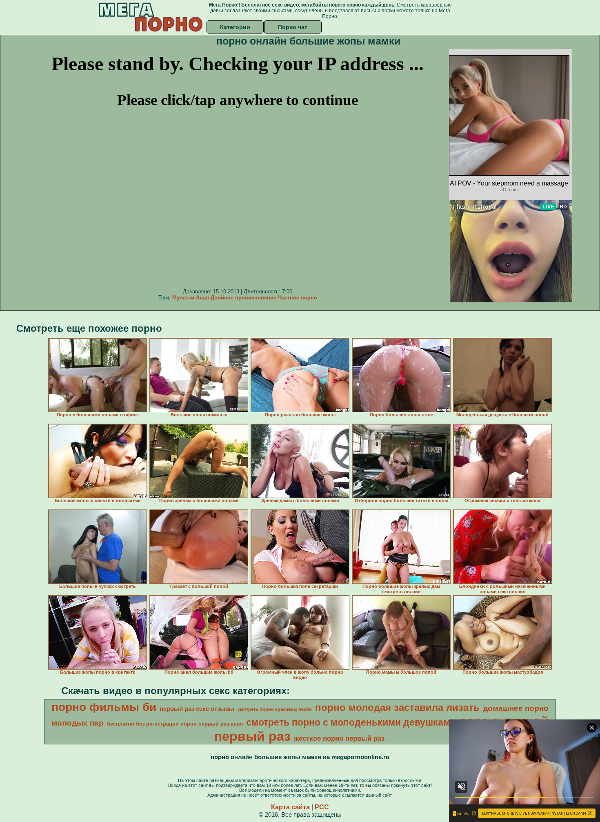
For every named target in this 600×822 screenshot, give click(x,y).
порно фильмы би (103, 707)
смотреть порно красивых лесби (275, 709)
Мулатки (183, 298)
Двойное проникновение (243, 298)
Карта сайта (290, 807)
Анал (202, 298)
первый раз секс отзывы (197, 709)
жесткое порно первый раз (339, 738)
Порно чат (292, 27)
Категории (235, 27)
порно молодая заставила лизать (397, 707)
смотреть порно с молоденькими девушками (351, 722)
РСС (322, 807)
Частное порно (297, 298)
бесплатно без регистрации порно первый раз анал (175, 724)
